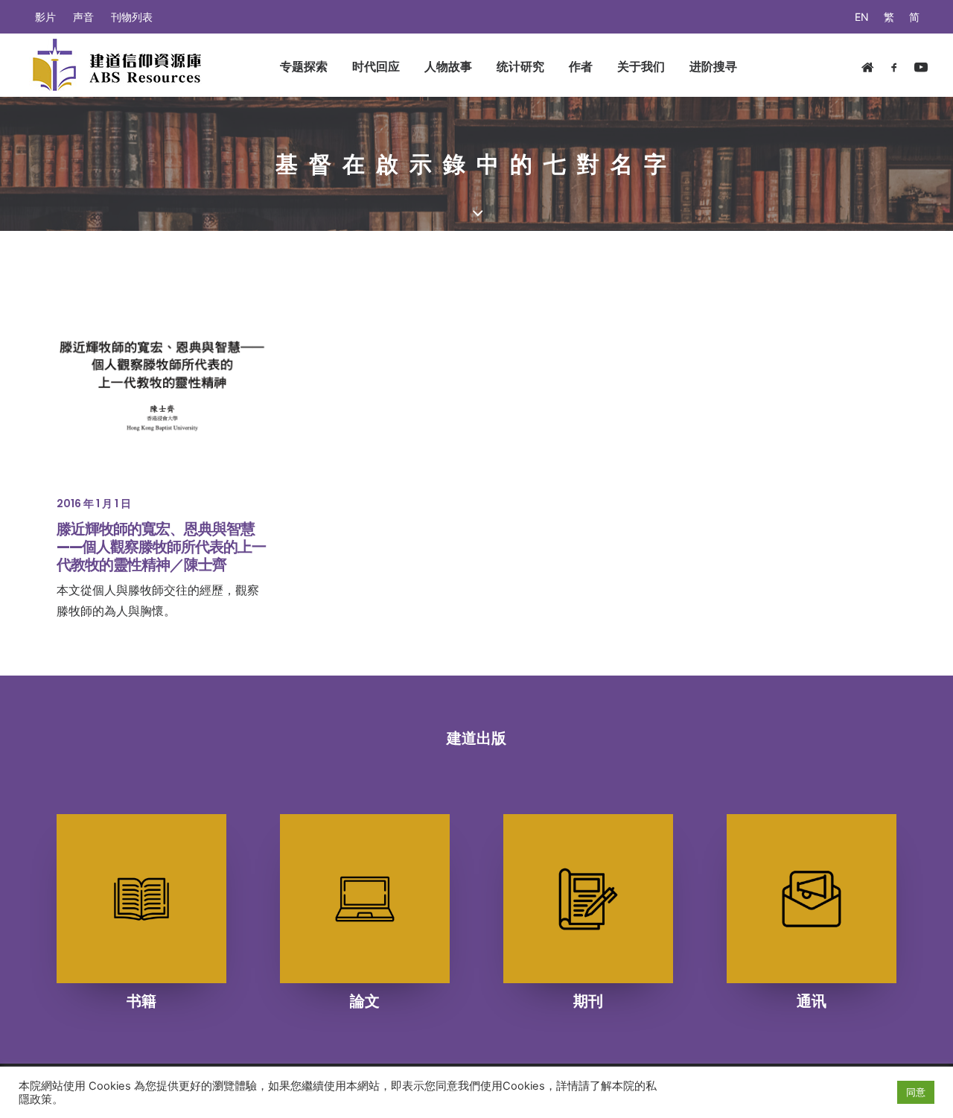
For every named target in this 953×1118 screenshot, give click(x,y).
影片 (45, 16)
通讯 (811, 1001)
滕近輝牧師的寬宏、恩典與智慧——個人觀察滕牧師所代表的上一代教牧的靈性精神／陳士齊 (161, 546)
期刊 (588, 1001)
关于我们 (641, 66)
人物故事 (448, 66)
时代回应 (376, 66)
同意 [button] (915, 1092)
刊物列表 (132, 16)
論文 (365, 1001)
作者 (581, 66)
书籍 (141, 1001)
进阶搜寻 (713, 66)
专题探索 (304, 66)
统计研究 (520, 66)
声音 (83, 16)
